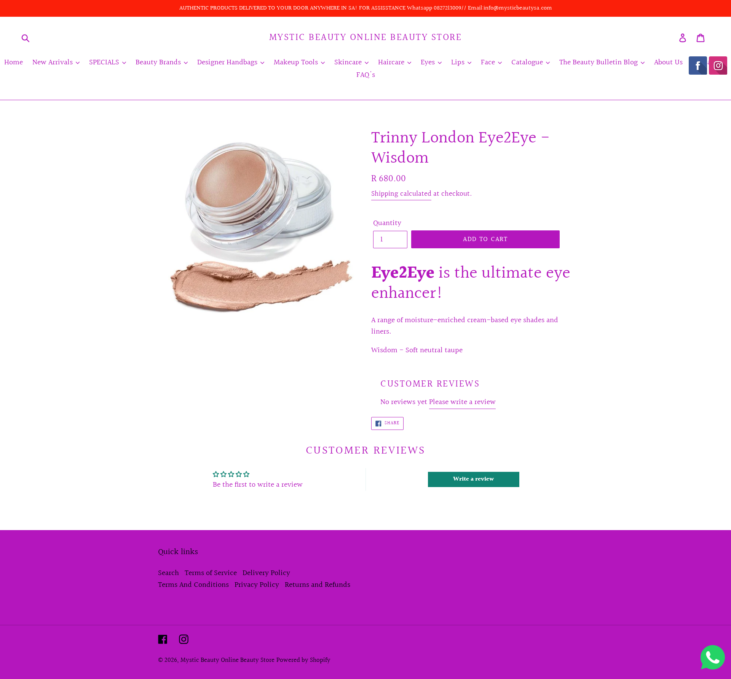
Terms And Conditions (193, 585)
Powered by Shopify (303, 660)
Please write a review (462, 402)
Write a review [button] (473, 479)
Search (168, 573)
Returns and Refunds (317, 585)
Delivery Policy (266, 573)
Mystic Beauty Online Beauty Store (365, 37)
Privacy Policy (257, 585)
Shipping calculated (401, 194)
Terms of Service (211, 573)
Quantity (387, 223)
